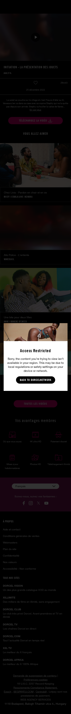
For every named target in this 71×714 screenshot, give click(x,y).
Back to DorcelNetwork (35, 380)
